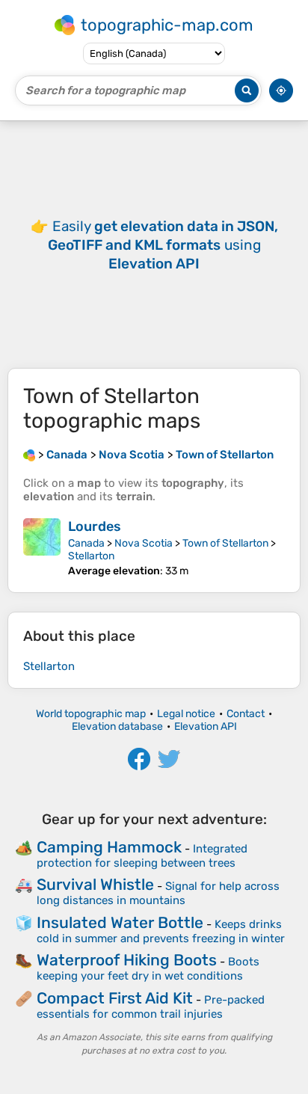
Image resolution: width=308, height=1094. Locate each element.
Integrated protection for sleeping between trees (142, 856)
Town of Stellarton (225, 543)
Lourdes (94, 526)
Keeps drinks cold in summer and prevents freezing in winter (161, 931)
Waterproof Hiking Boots (127, 959)
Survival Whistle (95, 884)
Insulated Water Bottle (120, 922)
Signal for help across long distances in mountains (158, 893)
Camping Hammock (109, 847)
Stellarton (91, 556)
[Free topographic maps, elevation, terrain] (29, 454)
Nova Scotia (143, 543)
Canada (86, 543)
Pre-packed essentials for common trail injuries (151, 1007)
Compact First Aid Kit (115, 998)
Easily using (163, 245)
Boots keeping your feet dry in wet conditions (148, 969)
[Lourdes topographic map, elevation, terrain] (42, 547)
